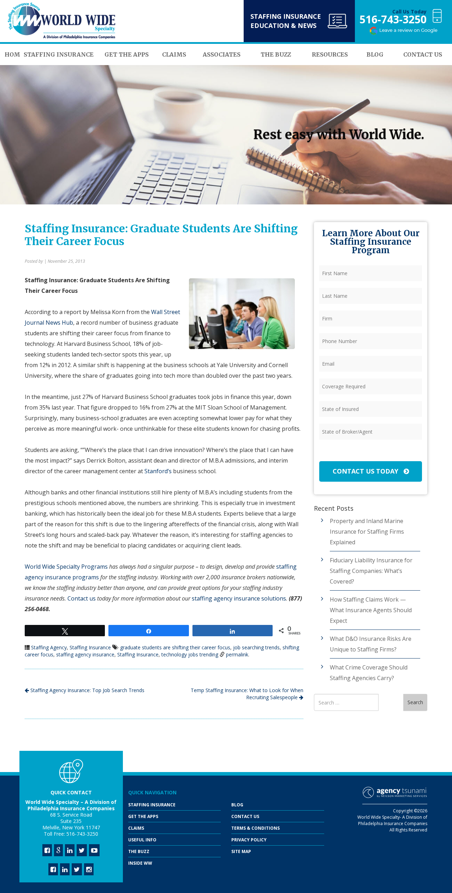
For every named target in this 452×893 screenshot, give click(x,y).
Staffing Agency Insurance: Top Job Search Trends (86, 690)
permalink (237, 654)
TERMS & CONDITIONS (255, 828)
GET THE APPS (143, 816)
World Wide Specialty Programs (66, 566)
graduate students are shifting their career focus (175, 647)
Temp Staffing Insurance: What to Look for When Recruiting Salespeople (247, 694)
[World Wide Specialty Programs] (62, 21)
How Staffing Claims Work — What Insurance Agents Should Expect (371, 610)
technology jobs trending (189, 654)
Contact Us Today (366, 471)
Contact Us (245, 816)
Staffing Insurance (90, 647)
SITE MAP (241, 851)
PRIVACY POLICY (249, 840)
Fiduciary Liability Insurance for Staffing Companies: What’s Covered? (371, 570)
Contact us (81, 598)
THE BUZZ (138, 851)
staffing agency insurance (85, 654)
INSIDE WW (140, 863)
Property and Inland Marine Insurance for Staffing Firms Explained (367, 531)
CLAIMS (136, 828)
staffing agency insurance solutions (239, 598)
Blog (237, 805)
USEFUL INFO (142, 840)
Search (415, 702)
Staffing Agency (49, 647)
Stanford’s (158, 471)
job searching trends (256, 647)
